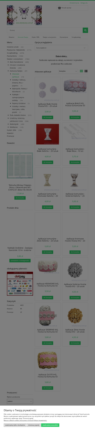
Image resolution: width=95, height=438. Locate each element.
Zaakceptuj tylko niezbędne (15, 425)
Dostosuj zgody (33, 425)
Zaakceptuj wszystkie (50, 425)
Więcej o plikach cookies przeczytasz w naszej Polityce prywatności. (25, 420)
